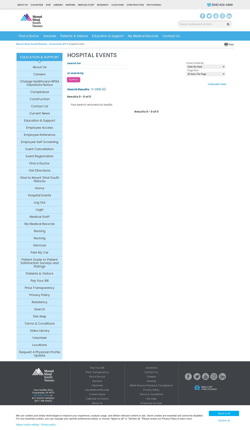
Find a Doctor (29, 36)
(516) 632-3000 (222, 5)
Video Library (39, 331)
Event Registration (39, 156)
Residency (103, 5)
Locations (117, 5)
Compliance (39, 92)
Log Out (39, 202)
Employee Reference (39, 135)
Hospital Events (39, 195)
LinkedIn (230, 16)
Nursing (70, 5)
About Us (22, 5)
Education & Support (108, 36)
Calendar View (217, 84)
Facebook (203, 16)
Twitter (209, 16)
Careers (58, 5)
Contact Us (171, 36)
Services (49, 36)
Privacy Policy (39, 295)
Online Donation (212, 390)
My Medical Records (143, 36)
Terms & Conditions (39, 324)
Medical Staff (86, 5)
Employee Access (39, 128)
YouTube (216, 16)
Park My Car (40, 252)
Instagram (223, 16)
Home (39, 188)
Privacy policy (48, 424)
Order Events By (195, 63)
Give (48, 5)
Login (40, 210)
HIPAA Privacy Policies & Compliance (151, 385)
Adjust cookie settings (27, 424)
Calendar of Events (97, 398)
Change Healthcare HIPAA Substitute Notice (39, 83)
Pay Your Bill (154, 5)
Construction (135, 5)
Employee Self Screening (39, 142)
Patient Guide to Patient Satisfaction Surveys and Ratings (40, 263)
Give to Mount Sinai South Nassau (39, 179)
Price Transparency (39, 288)
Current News (39, 113)
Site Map (39, 316)
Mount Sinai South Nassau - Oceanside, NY (41, 44)
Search (39, 309)
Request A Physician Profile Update (39, 354)
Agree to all (224, 413)
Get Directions (40, 170)
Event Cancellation (40, 149)
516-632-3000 (41, 395)
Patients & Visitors (74, 36)
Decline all (224, 420)
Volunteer (37, 5)
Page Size (192, 70)
